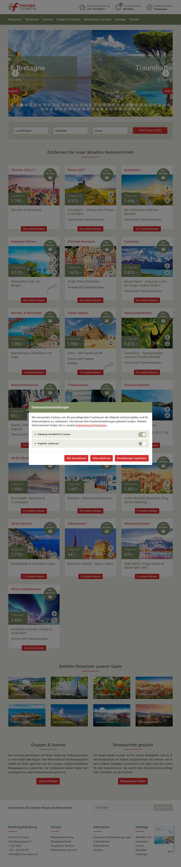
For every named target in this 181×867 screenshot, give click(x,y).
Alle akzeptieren (76, 458)
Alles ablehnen (101, 458)
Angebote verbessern (48, 443)
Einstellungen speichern (132, 458)
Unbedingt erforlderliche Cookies (53, 434)
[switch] (142, 443)
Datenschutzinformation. (91, 425)
